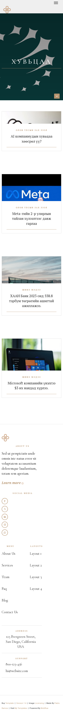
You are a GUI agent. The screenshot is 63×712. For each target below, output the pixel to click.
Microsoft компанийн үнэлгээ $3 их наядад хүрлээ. (31, 385)
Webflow (44, 708)
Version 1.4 (21, 703)
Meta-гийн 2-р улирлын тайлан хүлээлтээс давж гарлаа (31, 218)
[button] (57, 5)
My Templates (21, 708)
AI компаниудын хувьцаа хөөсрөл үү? (31, 139)
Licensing (39, 703)
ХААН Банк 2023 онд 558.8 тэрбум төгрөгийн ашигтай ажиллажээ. (31, 300)
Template (9, 703)
